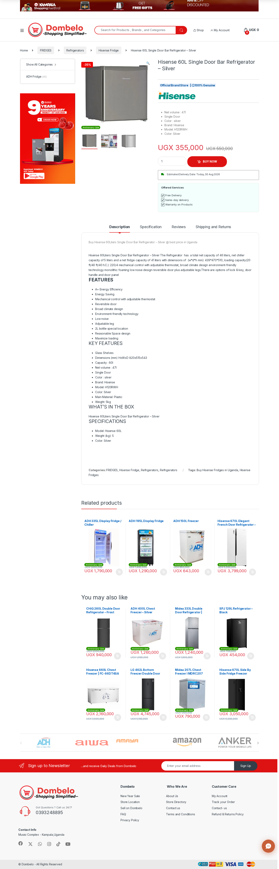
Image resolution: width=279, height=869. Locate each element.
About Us (172, 796)
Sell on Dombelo (131, 808)
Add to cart (119, 572)
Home (24, 50)
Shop (200, 30)
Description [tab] (119, 227)
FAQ (123, 814)
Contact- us (219, 808)
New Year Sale (130, 796)
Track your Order (223, 802)
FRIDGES (45, 50)
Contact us (173, 808)
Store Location (130, 802)
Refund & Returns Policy (228, 814)
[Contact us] (268, 846)
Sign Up (245, 765)
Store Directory (176, 802)
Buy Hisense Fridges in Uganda (217, 470)
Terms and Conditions (180, 814)
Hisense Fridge (109, 50)
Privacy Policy (130, 820)
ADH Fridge (36, 76)
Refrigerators (75, 50)
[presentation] (258, 743)
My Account (221, 30)
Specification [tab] (151, 227)
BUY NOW (210, 161)
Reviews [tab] (179, 227)
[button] (148, 63)
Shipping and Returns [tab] (213, 227)
